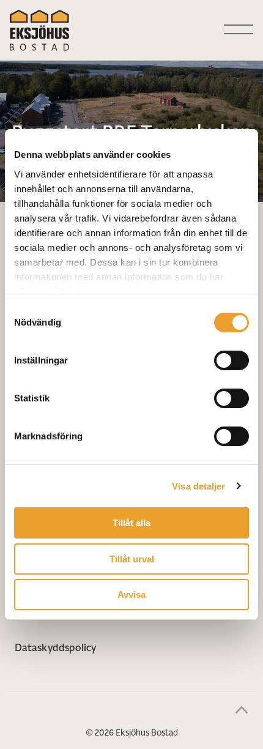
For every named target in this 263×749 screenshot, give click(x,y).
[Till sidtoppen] (241, 709)
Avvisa (131, 594)
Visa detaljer (198, 486)
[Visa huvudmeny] (238, 30)
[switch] (231, 360)
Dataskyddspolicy (55, 647)
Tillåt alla (131, 523)
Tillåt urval (131, 559)
